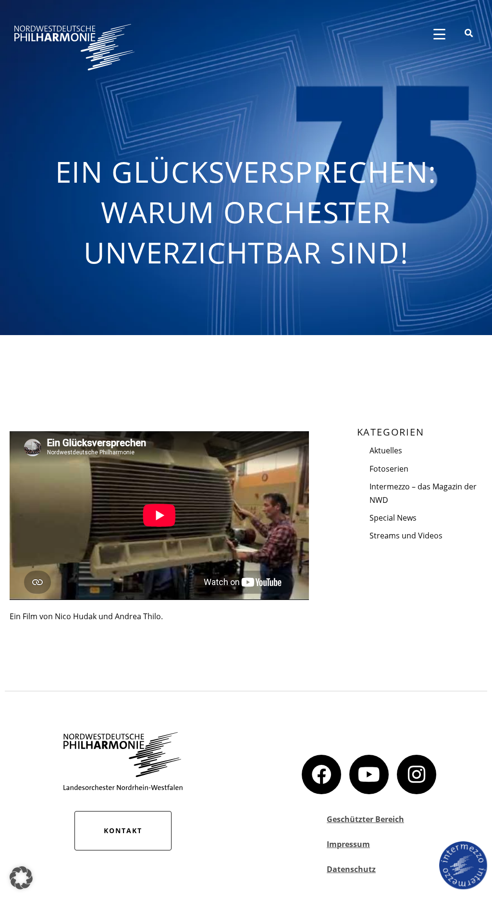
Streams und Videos (406, 535)
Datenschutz (351, 869)
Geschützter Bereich (365, 819)
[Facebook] (321, 774)
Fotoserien (388, 468)
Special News (393, 517)
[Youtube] (369, 774)
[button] (21, 878)
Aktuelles (385, 450)
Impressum (348, 844)
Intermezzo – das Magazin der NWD (423, 493)
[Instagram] (416, 774)
